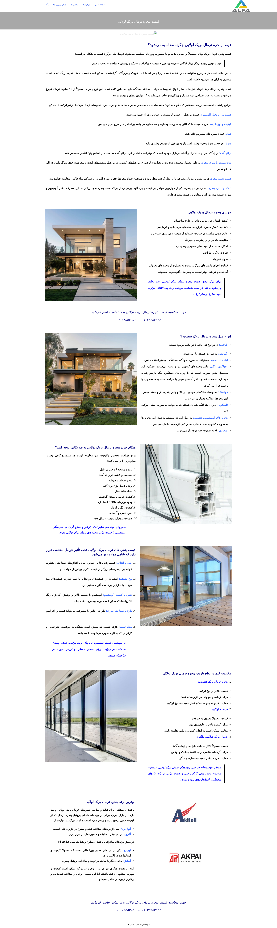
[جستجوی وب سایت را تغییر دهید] (47, 4)
